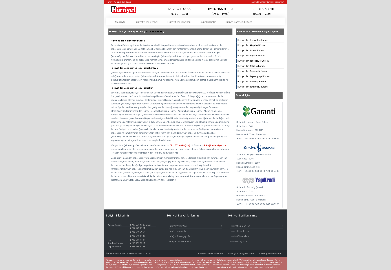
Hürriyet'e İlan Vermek (146, 22)
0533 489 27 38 (262, 11)
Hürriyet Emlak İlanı (239, 231)
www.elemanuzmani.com (210, 253)
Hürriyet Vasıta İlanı (239, 236)
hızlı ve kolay (263, 262)
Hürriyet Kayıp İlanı (239, 241)
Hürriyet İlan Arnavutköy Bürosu (253, 40)
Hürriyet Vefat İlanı (178, 226)
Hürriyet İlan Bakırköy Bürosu (251, 66)
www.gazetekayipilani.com (241, 253)
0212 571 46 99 (179, 11)
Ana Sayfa (120, 22)
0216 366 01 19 (220, 11)
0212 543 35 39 (137, 240)
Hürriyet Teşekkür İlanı (180, 241)
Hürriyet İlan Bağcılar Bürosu (251, 55)
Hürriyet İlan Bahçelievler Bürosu (253, 61)
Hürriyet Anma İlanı (178, 231)
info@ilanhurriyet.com (215, 145)
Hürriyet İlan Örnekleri (178, 22)
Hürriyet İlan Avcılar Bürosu (251, 50)
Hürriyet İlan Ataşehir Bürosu (251, 45)
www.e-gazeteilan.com (270, 253)
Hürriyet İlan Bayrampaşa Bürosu (254, 76)
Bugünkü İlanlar (208, 22)
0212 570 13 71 (137, 228)
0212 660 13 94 (137, 236)
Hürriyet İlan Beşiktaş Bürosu (252, 81)
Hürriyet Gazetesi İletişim (238, 22)
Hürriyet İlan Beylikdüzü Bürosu (253, 87)
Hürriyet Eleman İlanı (240, 226)
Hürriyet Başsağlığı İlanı (180, 236)
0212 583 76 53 (137, 232)
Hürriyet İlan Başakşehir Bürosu (253, 71)
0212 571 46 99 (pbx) (180, 145)
